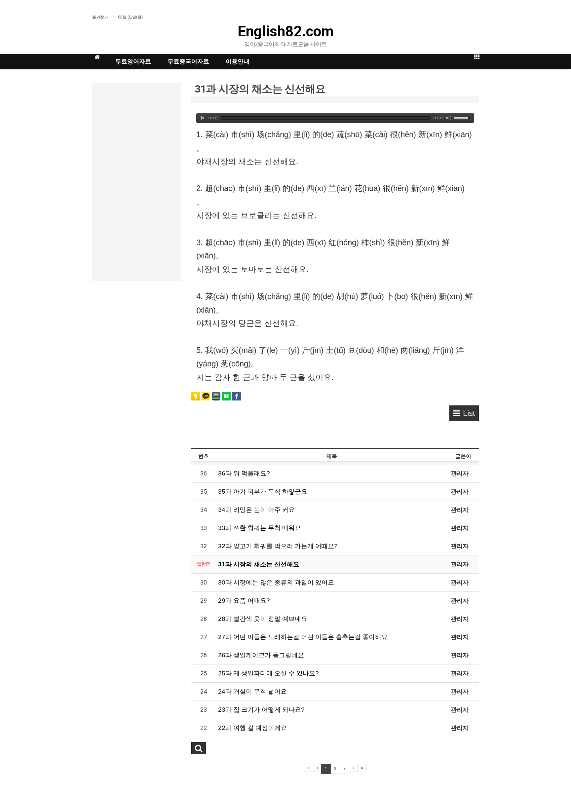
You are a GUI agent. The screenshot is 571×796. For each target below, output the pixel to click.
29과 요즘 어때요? (244, 600)
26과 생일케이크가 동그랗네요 (261, 655)
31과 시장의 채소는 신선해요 (258, 564)
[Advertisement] (136, 182)
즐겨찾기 (100, 17)
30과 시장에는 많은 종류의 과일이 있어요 (276, 582)
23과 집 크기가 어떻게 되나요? (261, 709)
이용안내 (237, 61)
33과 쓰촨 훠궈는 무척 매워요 (259, 527)
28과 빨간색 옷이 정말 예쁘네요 (262, 618)
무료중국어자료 (188, 61)
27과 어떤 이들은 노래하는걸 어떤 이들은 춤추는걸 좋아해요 (303, 636)
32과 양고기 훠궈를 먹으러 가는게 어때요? (278, 546)
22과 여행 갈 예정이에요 (252, 727)
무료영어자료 (133, 61)
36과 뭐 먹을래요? (244, 473)
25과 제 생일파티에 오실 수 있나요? (268, 673)
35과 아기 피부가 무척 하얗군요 (262, 491)
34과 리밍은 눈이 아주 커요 (256, 509)
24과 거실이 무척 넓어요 (252, 691)
